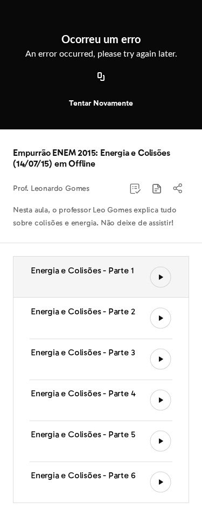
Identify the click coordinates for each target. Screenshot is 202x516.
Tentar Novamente (101, 103)
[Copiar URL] (101, 77)
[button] (157, 188)
